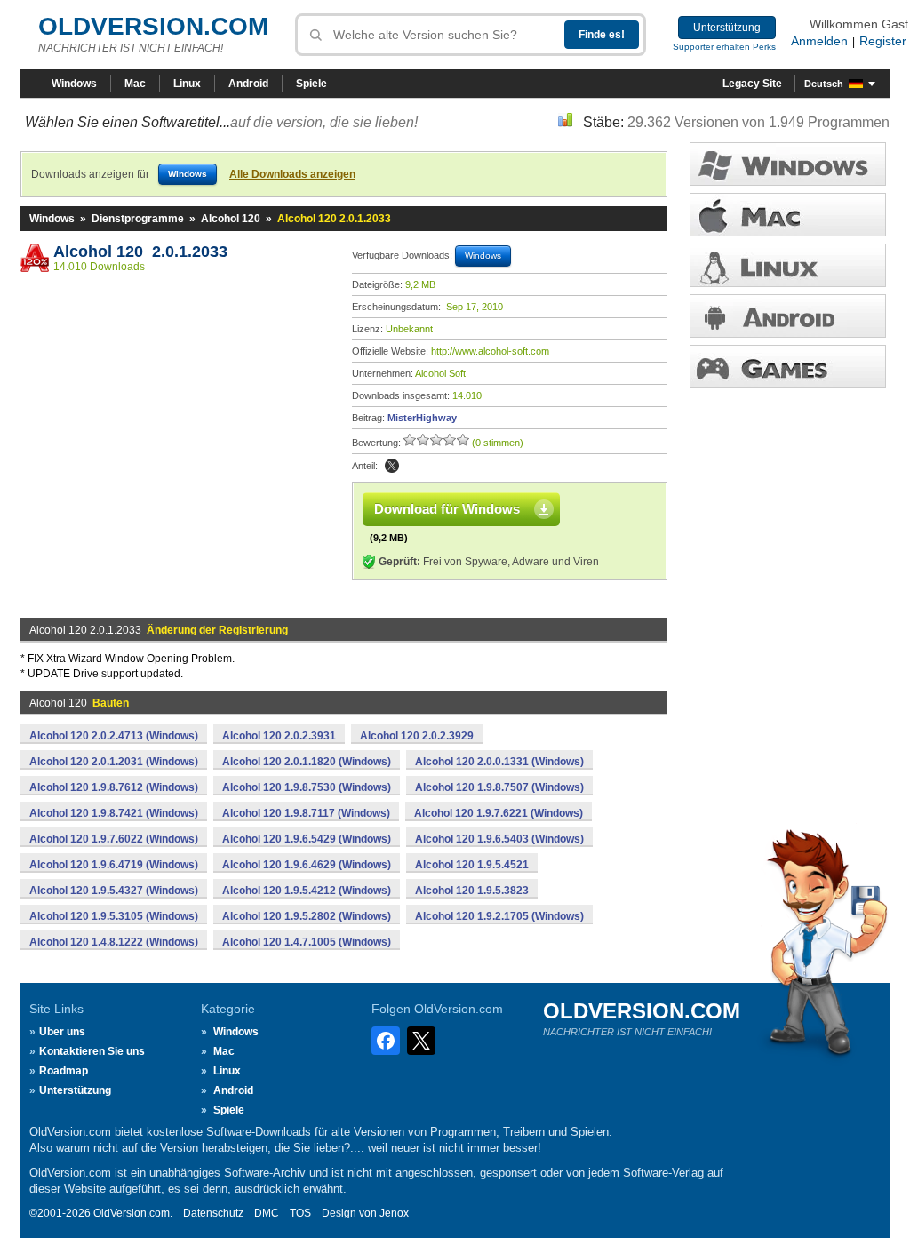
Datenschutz (213, 1213)
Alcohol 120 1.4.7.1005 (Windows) (306, 942)
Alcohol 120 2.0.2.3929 (417, 736)
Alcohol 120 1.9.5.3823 (472, 890)
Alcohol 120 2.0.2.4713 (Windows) (113, 736)
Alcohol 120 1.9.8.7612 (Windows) (113, 787)
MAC (788, 214)
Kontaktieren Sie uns (92, 1051)
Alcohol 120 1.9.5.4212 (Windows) (306, 890)
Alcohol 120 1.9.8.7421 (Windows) (113, 813)
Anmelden (819, 41)
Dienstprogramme (138, 218)
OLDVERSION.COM (153, 26)
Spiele (311, 83)
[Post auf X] (392, 466)
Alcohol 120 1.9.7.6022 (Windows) (113, 839)
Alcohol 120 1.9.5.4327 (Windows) (113, 890)
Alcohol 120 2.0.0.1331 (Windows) (499, 761)
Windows (74, 83)
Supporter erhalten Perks (724, 47)
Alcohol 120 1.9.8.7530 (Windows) (306, 787)
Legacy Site (752, 83)
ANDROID (788, 316)
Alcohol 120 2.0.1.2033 (140, 251)
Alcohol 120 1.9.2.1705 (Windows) (499, 916)
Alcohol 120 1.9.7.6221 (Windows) (498, 813)
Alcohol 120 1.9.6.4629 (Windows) (306, 865)
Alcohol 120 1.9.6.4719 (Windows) (113, 865)
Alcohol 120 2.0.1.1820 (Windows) (306, 761)
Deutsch (823, 83)
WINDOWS (788, 164)
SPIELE (788, 366)
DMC (266, 1213)
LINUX (788, 265)
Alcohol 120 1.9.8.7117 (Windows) (306, 813)
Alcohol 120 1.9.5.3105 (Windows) (113, 916)
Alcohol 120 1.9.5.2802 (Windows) (306, 916)
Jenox (394, 1213)
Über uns (62, 1032)
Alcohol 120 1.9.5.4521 (472, 865)
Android (248, 83)
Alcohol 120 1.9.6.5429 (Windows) (306, 839)
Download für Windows (447, 508)
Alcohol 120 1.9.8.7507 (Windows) (499, 787)
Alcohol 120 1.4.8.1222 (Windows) (113, 942)
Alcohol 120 (230, 218)
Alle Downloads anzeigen (292, 174)
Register (882, 41)
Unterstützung (727, 27)
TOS (300, 1213)
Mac (135, 83)
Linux (187, 83)
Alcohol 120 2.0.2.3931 (279, 736)
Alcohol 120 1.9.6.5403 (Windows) (499, 839)
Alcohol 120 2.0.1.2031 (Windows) (113, 761)
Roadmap (63, 1071)
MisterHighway (422, 417)
